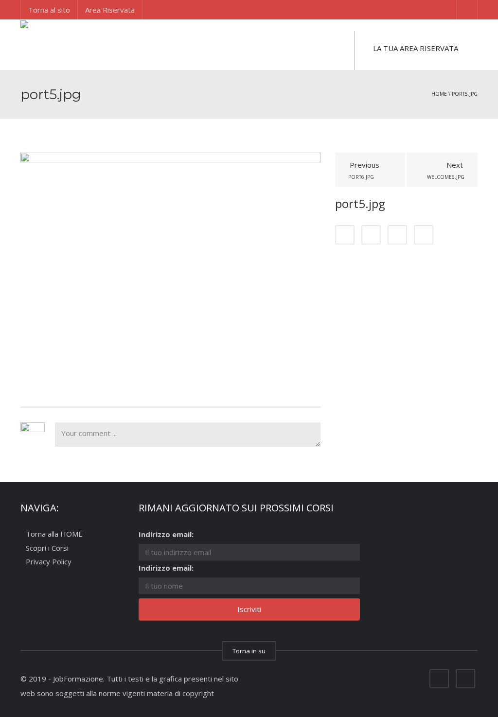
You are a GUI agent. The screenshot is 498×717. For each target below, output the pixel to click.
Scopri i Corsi (47, 548)
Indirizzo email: (166, 534)
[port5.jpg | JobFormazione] (69, 44)
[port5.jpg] (170, 264)
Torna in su (249, 651)
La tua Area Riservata (415, 48)
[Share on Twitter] (371, 235)
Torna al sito (49, 10)
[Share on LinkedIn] (397, 235)
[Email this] (423, 235)
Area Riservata (110, 10)
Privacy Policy (48, 562)
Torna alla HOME (54, 534)
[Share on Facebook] (345, 235)
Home (439, 93)
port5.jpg (465, 93)
